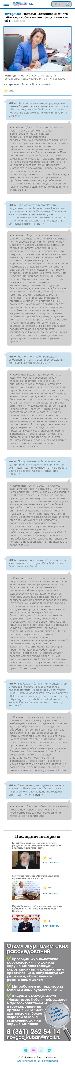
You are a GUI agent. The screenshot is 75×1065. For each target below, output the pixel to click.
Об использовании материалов (37, 1060)
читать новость (51, 862)
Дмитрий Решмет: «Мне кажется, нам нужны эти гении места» (35, 876)
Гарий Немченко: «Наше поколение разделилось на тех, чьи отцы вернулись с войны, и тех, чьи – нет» (37, 845)
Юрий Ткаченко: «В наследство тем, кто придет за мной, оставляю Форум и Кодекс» (37, 908)
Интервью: (12, 13)
